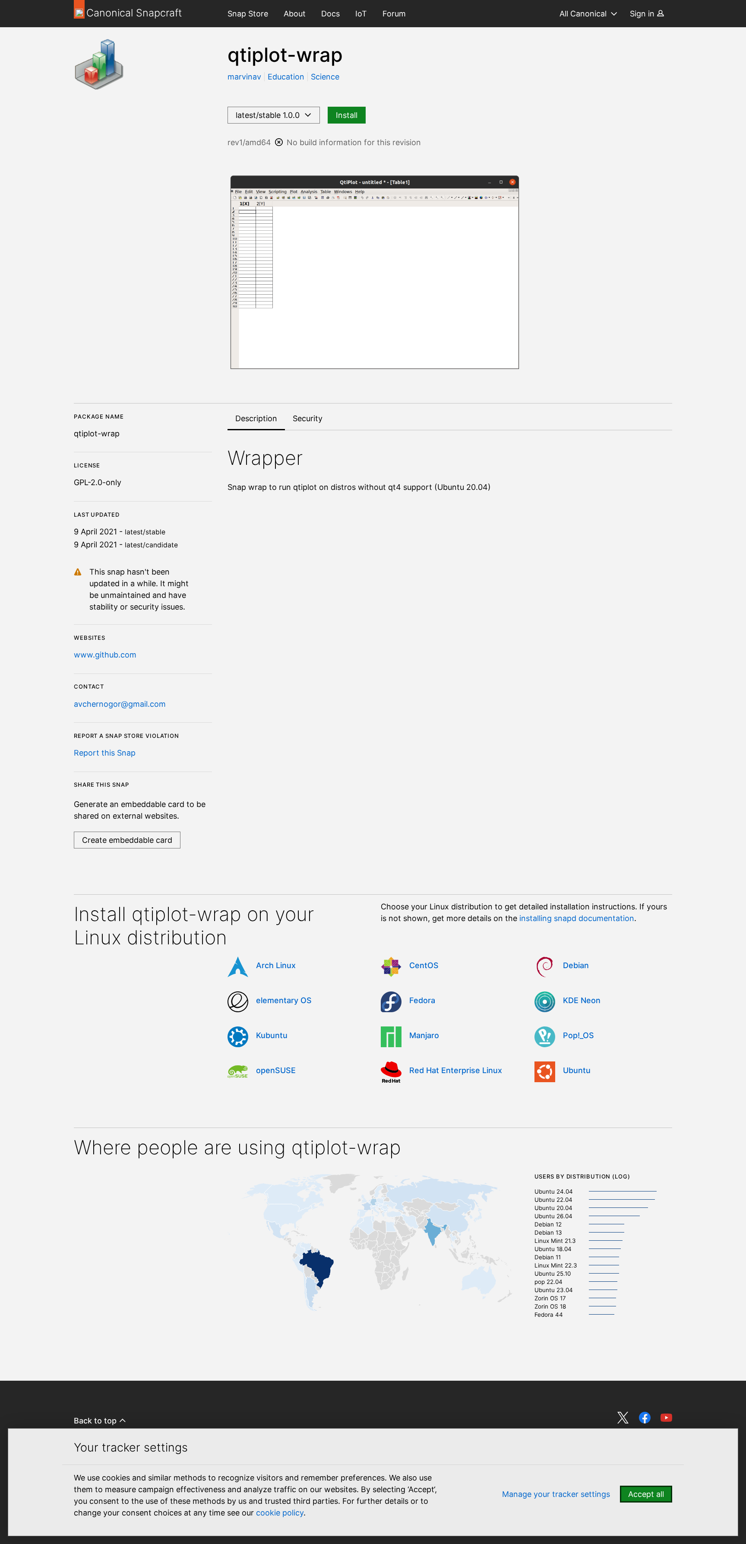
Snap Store (248, 13)
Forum (394, 13)
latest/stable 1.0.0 (270, 115)
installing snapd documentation (576, 918)
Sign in (643, 13)
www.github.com (105, 654)
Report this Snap (105, 752)
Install (346, 115)
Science (325, 76)
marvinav (245, 76)
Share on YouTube (666, 1417)
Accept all (646, 1494)
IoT (361, 13)
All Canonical (583, 13)
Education (286, 76)
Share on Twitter (623, 1417)
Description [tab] (256, 418)
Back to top (96, 1420)
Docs (330, 13)
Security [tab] (307, 418)
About (295, 13)
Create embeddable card (127, 840)
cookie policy (279, 1512)
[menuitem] (248, 13)
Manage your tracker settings (556, 1494)
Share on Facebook (645, 1417)
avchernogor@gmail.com (120, 703)
